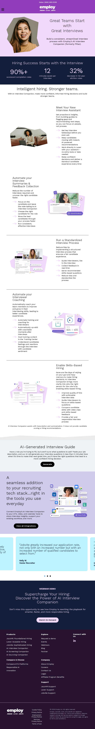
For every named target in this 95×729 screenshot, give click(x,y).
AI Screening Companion (17, 651)
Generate (47, 464)
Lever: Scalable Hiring (16, 642)
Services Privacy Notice (37, 720)
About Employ (47, 664)
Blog (43, 648)
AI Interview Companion (17, 648)
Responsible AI (12, 667)
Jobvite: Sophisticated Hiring (19, 645)
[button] (44, 576)
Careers (44, 667)
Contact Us (46, 670)
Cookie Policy (37, 710)
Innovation (11, 670)
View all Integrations (26, 526)
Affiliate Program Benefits (52, 677)
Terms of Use (37, 724)
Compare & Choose (15, 660)
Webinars (45, 645)
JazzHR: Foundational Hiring (19, 638)
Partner (44, 651)
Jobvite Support (48, 693)
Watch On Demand (47, 620)
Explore (44, 634)
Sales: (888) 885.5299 (48, 2)
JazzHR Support (48, 686)
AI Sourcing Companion (17, 655)
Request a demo (48, 638)
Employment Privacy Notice (37, 716)
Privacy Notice (37, 712)
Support (45, 682)
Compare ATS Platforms (17, 664)
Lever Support (47, 690)
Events (44, 642)
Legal (43, 674)
